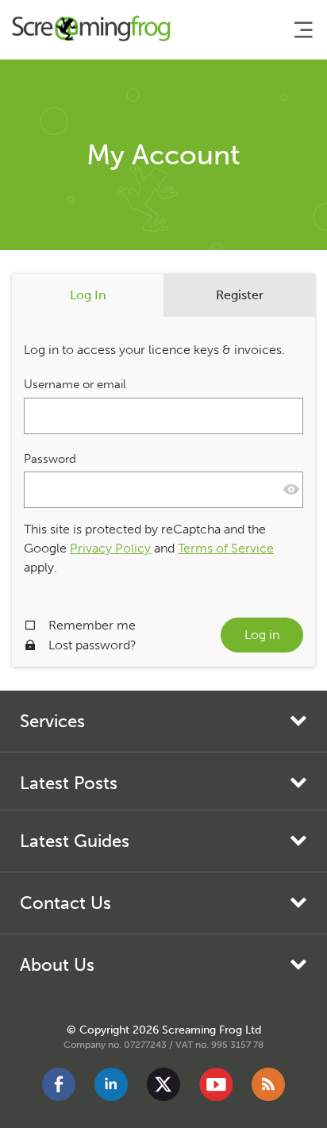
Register (240, 294)
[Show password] (291, 490)
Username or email (75, 384)
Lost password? (92, 645)
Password (50, 459)
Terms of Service (226, 548)
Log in (261, 634)
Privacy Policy (110, 548)
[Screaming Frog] (91, 30)
